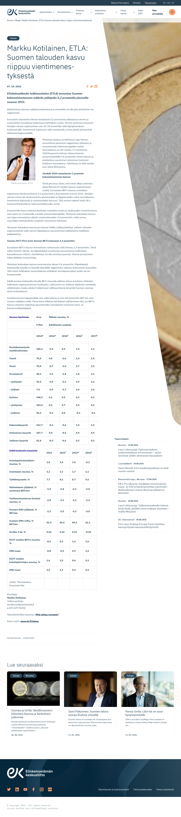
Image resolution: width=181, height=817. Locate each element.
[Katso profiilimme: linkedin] (17, 789)
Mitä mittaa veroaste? (47, 614)
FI (164, 3)
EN (168, 3)
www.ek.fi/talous (29, 621)
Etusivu (10, 20)
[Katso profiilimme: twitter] (9, 789)
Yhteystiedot (150, 3)
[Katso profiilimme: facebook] (33, 789)
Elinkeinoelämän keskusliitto (21, 12)
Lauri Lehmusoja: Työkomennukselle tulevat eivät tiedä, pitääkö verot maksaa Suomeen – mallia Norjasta (144, 508)
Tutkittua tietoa (80, 12)
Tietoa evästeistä (165, 789)
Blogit (18, 20)
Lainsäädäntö (125, 463)
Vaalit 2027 (140, 12)
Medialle (137, 3)
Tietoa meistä (123, 12)
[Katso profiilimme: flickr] (50, 789)
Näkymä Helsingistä (120, 3)
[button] (172, 12)
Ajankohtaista (46, 12)
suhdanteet (28, 638)
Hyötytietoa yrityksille (100, 12)
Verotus (122, 445)
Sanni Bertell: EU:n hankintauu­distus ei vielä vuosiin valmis (143, 469)
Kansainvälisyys (126, 479)
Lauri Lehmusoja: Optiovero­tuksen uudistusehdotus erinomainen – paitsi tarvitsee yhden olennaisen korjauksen (140, 452)
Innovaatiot (128, 519)
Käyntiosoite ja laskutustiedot (113, 789)
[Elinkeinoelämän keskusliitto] (30, 772)
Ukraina (141, 479)
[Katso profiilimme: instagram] (41, 789)
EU (119, 519)
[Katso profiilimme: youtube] (25, 789)
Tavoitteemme (63, 12)
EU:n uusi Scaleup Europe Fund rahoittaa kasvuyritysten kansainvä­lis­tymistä (141, 525)
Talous (13, 38)
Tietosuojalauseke (142, 789)
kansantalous (14, 638)
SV (173, 3)
